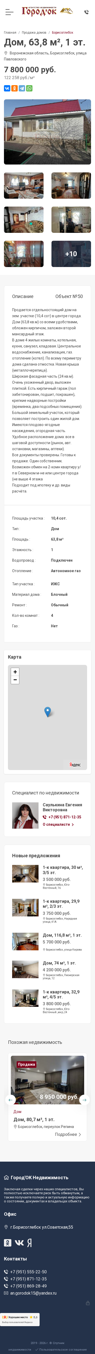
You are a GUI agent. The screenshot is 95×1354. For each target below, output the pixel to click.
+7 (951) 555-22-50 (28, 1271)
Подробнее (66, 1134)
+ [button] (15, 672)
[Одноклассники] (14, 88)
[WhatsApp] (29, 88)
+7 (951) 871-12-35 (65, 817)
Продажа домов (34, 32)
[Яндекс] (75, 764)
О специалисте (57, 824)
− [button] (15, 679)
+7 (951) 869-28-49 (28, 1286)
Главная (10, 32)
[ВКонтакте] (7, 88)
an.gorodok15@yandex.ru (33, 1293)
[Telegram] (22, 88)
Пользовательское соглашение (63, 1349)
